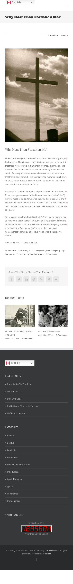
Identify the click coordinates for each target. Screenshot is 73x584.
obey (42, 254)
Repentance (12, 493)
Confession (12, 450)
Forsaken (21, 254)
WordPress (46, 553)
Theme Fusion (51, 550)
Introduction (13, 471)
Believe (10, 442)
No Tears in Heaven (49, 331)
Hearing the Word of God (18, 464)
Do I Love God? (14, 398)
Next (63, 35)
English (15, 362)
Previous (54, 35)
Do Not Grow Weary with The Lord (23, 406)
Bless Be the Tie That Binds (19, 384)
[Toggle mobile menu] (66, 6)
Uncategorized (14, 501)
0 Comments (51, 254)
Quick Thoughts (51, 250)
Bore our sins (10, 254)
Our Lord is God (14, 391)
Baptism (11, 435)
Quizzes (10, 486)
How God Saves (32, 254)
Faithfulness (12, 457)
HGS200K (12, 250)
